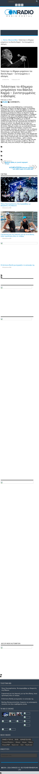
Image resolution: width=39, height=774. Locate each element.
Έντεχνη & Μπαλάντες (8, 742)
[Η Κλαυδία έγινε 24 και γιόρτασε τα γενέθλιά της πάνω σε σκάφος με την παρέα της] (27, 718)
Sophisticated (25, 739)
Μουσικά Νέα (12, 40)
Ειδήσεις (30, 742)
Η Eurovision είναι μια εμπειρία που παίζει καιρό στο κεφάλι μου (21, 168)
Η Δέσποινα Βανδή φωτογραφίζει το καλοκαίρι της (17, 265)
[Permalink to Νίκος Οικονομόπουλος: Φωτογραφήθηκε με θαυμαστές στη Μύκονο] (19, 201)
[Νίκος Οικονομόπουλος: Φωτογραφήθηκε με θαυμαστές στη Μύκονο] (5, 714)
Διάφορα (24, 742)
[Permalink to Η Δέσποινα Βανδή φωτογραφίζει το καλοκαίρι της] (19, 243)
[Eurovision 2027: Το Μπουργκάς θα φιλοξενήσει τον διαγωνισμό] (5, 730)
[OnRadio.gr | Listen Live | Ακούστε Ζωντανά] (19, 15)
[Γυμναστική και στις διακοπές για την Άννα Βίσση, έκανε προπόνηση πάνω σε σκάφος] (12, 714)
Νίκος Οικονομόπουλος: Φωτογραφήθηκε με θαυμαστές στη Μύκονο (16, 204)
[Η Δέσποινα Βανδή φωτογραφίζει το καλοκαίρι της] (20, 714)
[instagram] (22, 5)
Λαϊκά (21, 744)
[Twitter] (19, 5)
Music (5, 102)
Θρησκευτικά (15, 744)
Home (5, 40)
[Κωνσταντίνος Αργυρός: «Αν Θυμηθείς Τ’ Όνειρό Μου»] (27, 722)
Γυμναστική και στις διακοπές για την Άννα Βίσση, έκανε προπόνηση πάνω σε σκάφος (17, 235)
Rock (16, 739)
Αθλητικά (17, 742)
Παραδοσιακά (28, 744)
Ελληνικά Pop (6, 744)
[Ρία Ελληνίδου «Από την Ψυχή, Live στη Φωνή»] (5, 722)
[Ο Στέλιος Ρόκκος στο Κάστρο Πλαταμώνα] (12, 730)
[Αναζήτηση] (37, 1)
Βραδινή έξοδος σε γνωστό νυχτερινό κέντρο (16, 162)
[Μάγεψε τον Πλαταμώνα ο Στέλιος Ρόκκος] (20, 722)
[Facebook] (16, 5)
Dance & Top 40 (7, 739)
